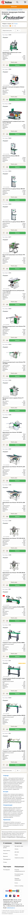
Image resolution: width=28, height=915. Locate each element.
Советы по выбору (19, 885)
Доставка (17, 852)
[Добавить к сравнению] (7, 65)
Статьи (16, 882)
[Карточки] (13, 26)
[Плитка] (10, 26)
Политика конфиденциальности (20, 870)
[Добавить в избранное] (3, 65)
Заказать (17, 65)
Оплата (16, 849)
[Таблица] (15, 26)
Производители (6, 859)
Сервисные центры (19, 857)
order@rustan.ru (11, 907)
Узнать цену (14, 62)
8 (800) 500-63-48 (19, 905)
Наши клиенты (6, 850)
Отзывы (16, 23)
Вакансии (5, 856)
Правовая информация (18, 879)
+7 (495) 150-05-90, (10, 905)
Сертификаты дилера (6, 847)
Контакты (5, 853)
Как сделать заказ (19, 846)
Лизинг (16, 854)
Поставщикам (6, 869)
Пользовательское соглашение (19, 874)
